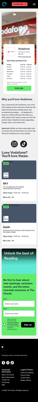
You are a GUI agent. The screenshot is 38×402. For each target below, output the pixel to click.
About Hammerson (8, 377)
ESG (3, 385)
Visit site (19, 88)
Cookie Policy (25, 378)
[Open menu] (34, 4)
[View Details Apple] (19, 224)
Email (5, 308)
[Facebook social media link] (3, 362)
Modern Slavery (26, 380)
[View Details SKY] (19, 180)
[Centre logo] (4, 4)
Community (6, 382)
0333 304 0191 (26, 57)
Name (5, 299)
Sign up (28, 324)
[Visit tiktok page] (23, 144)
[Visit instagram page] (14, 144)
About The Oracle (8, 375)
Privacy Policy (14, 324)
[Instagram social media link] (8, 362)
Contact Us (6, 380)
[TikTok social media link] (12, 362)
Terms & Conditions (9, 133)
